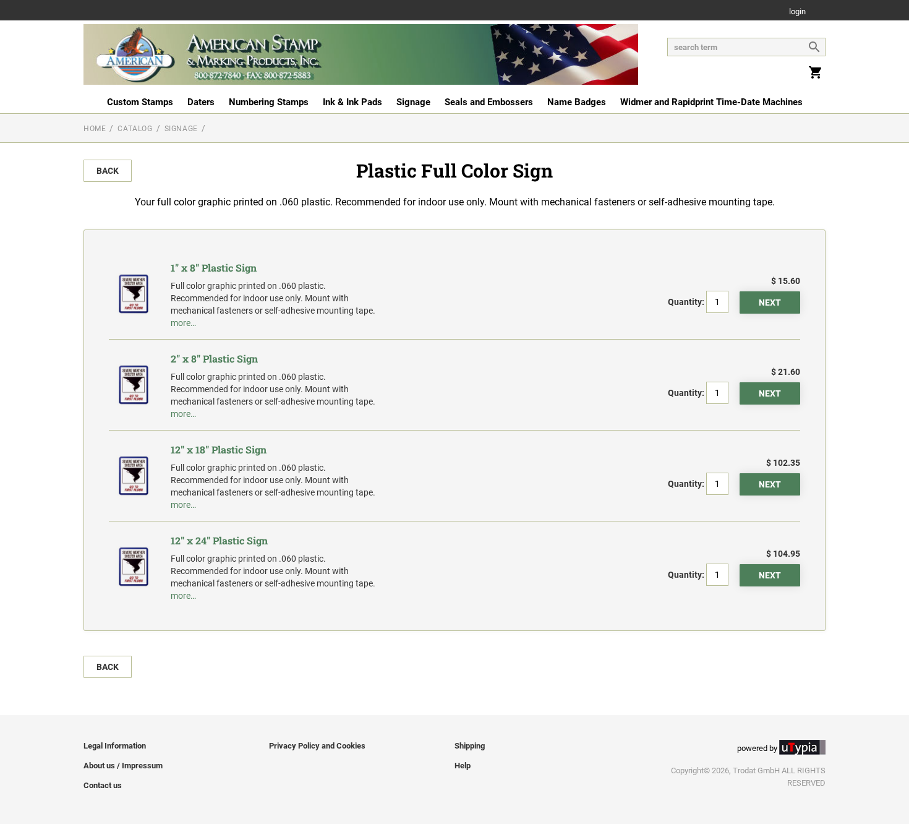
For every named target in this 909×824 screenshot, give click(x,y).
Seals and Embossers (489, 102)
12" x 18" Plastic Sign (219, 449)
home (94, 128)
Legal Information (114, 745)
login (797, 12)
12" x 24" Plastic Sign (219, 540)
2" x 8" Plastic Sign (214, 358)
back (107, 171)
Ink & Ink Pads (352, 102)
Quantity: (686, 302)
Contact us (102, 785)
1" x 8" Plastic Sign (214, 267)
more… (183, 323)
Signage (413, 102)
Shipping (469, 745)
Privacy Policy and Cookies (317, 745)
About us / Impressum (123, 765)
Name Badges (576, 102)
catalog (134, 128)
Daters (201, 102)
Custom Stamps (140, 102)
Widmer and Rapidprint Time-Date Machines (711, 102)
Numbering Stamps (269, 102)
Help (462, 765)
